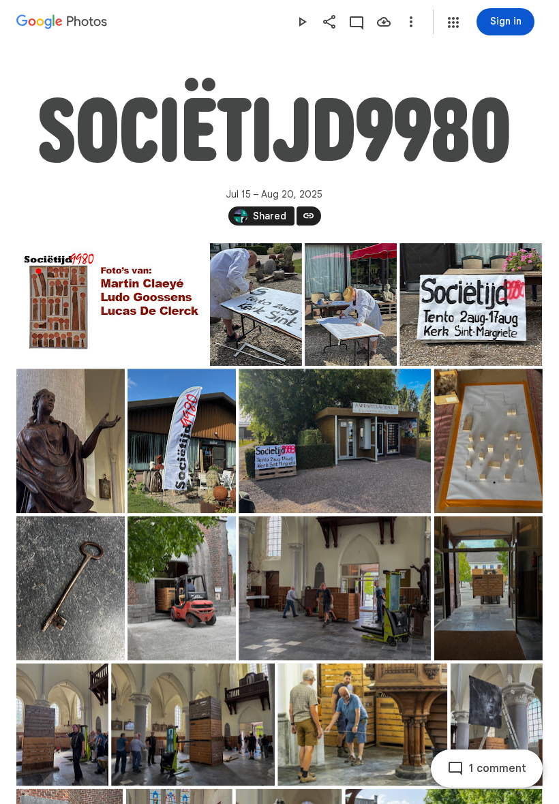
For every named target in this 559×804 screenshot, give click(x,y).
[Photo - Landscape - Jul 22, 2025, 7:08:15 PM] (335, 441)
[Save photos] (383, 21)
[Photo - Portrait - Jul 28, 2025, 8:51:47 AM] (488, 588)
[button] (453, 22)
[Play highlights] (302, 21)
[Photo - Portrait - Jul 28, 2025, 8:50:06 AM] (181, 588)
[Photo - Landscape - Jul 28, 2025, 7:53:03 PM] (362, 725)
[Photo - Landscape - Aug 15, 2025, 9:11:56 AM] (111, 304)
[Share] (329, 21)
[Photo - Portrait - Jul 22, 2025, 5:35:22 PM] (181, 441)
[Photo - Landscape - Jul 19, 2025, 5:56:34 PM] (470, 304)
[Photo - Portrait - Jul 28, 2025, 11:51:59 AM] (497, 725)
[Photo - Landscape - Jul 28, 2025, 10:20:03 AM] (193, 725)
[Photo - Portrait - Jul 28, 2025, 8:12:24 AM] (70, 588)
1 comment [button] (497, 768)
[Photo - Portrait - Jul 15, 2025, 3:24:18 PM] (256, 304)
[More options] (411, 21)
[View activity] (356, 21)
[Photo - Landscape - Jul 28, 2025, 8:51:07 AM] (335, 588)
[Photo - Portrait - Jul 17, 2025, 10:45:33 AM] (351, 304)
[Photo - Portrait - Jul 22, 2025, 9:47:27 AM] (70, 441)
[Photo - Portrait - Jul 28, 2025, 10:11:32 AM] (62, 725)
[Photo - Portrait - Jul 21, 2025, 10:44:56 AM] (488, 441)
